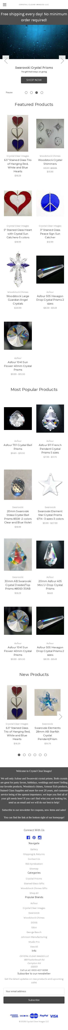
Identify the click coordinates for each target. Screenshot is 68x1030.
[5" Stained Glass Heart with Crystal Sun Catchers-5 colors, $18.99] (18, 203)
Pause (9, 92)
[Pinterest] (34, 837)
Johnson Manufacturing (34, 937)
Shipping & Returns (34, 854)
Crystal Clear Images (34, 908)
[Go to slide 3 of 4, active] (36, 92)
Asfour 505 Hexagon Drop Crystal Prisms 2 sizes (50, 300)
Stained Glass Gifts (34, 883)
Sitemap (34, 868)
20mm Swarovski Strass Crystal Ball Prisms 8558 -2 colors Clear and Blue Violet (18, 517)
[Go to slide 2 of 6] (24, 755)
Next (62, 60)
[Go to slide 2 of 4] (31, 92)
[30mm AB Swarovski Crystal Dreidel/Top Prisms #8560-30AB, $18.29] (18, 554)
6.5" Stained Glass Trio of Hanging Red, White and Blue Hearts (18, 165)
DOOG (34, 922)
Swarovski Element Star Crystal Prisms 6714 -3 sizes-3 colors (50, 515)
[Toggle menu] (4, 4)
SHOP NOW (34, 80)
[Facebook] (28, 837)
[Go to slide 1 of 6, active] (19, 755)
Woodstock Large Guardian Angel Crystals (17, 300)
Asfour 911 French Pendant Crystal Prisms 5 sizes (50, 448)
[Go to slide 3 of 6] (29, 755)
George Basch (34, 932)
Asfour (34, 903)
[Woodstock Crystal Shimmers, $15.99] (50, 133)
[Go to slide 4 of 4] (42, 92)
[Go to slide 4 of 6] (35, 755)
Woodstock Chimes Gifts (34, 888)
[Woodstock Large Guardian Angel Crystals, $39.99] (18, 269)
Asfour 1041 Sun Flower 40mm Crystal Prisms (18, 366)
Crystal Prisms (34, 878)
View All (34, 946)
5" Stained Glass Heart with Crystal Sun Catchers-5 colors (18, 233)
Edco (34, 927)
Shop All (34, 893)
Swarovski (34, 913)
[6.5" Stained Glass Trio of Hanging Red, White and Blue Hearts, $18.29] (18, 133)
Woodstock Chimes (34, 917)
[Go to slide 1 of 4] (26, 92)
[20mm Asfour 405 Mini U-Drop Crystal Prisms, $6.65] (50, 554)
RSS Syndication (34, 863)
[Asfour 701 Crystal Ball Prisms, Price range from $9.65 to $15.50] (18, 418)
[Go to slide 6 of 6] (45, 755)
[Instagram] (39, 837)
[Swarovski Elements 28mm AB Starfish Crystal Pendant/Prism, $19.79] (47, 702)
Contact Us (34, 859)
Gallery (34, 849)
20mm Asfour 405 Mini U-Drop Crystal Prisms (50, 585)
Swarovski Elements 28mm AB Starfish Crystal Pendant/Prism (47, 733)
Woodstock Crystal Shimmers (50, 161)
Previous (5, 60)
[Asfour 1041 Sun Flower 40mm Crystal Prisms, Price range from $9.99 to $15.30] (18, 335)
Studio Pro (34, 941)
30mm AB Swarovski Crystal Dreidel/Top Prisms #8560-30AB (18, 585)
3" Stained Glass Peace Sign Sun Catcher (50, 233)
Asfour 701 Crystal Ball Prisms (18, 446)
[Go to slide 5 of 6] (40, 755)
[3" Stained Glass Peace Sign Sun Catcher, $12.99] (50, 203)
